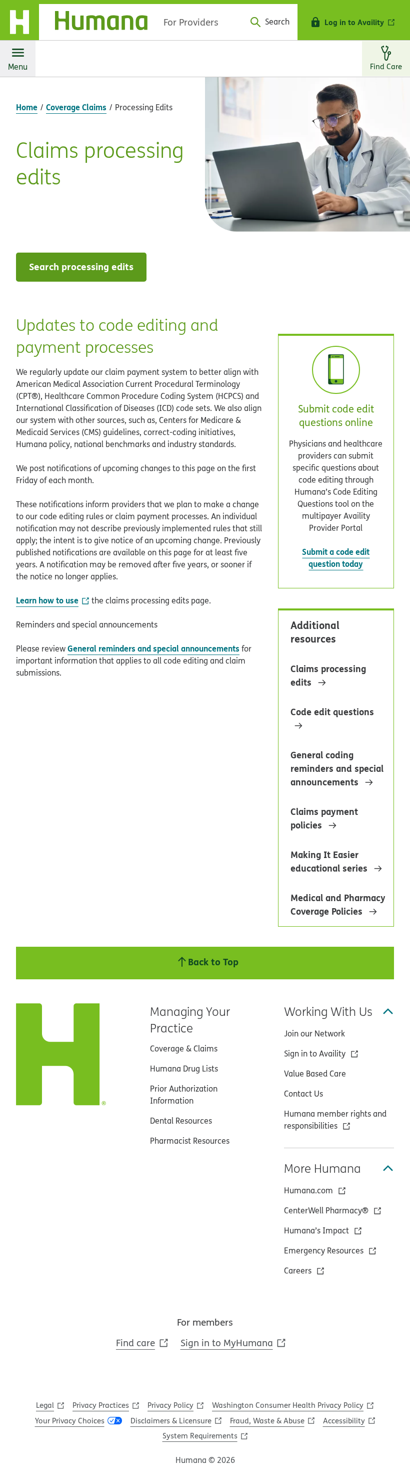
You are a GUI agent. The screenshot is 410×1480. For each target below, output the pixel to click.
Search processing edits (81, 266)
